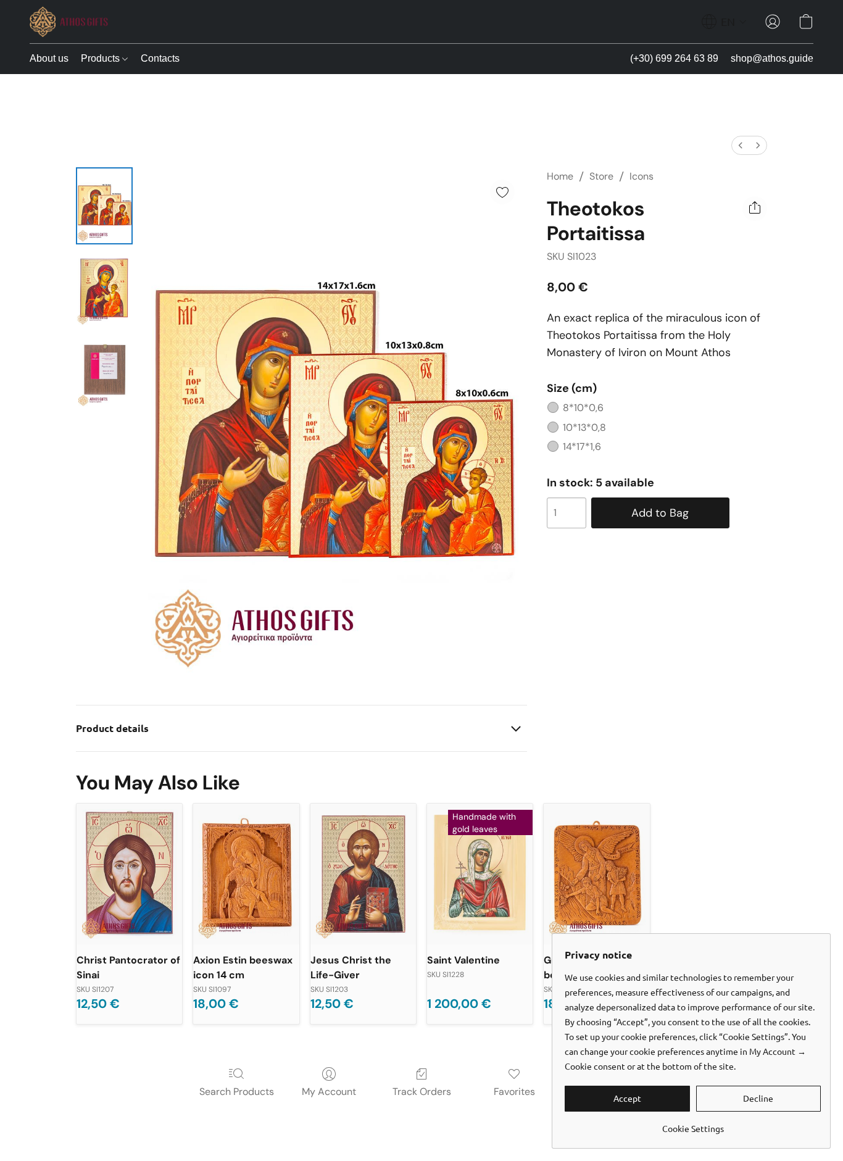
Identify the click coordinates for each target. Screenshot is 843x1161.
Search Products (236, 1091)
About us (49, 58)
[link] (693, 1124)
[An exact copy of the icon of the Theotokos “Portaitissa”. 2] (104, 370)
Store (601, 176)
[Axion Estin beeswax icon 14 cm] (246, 874)
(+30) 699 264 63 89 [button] (674, 58)
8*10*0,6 (583, 407)
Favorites (514, 1091)
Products (101, 58)
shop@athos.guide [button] (772, 58)
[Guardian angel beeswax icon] (596, 874)
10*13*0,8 (584, 427)
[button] (69, 21)
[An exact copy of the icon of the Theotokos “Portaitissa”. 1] (104, 288)
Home (560, 176)
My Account (329, 1091)
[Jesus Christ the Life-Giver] (363, 874)
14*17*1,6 (582, 446)
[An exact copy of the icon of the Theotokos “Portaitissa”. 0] (104, 205)
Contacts (160, 58)
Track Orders (421, 1091)
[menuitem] (740, 145)
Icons (641, 176)
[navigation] (724, 22)
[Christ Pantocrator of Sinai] (129, 874)
